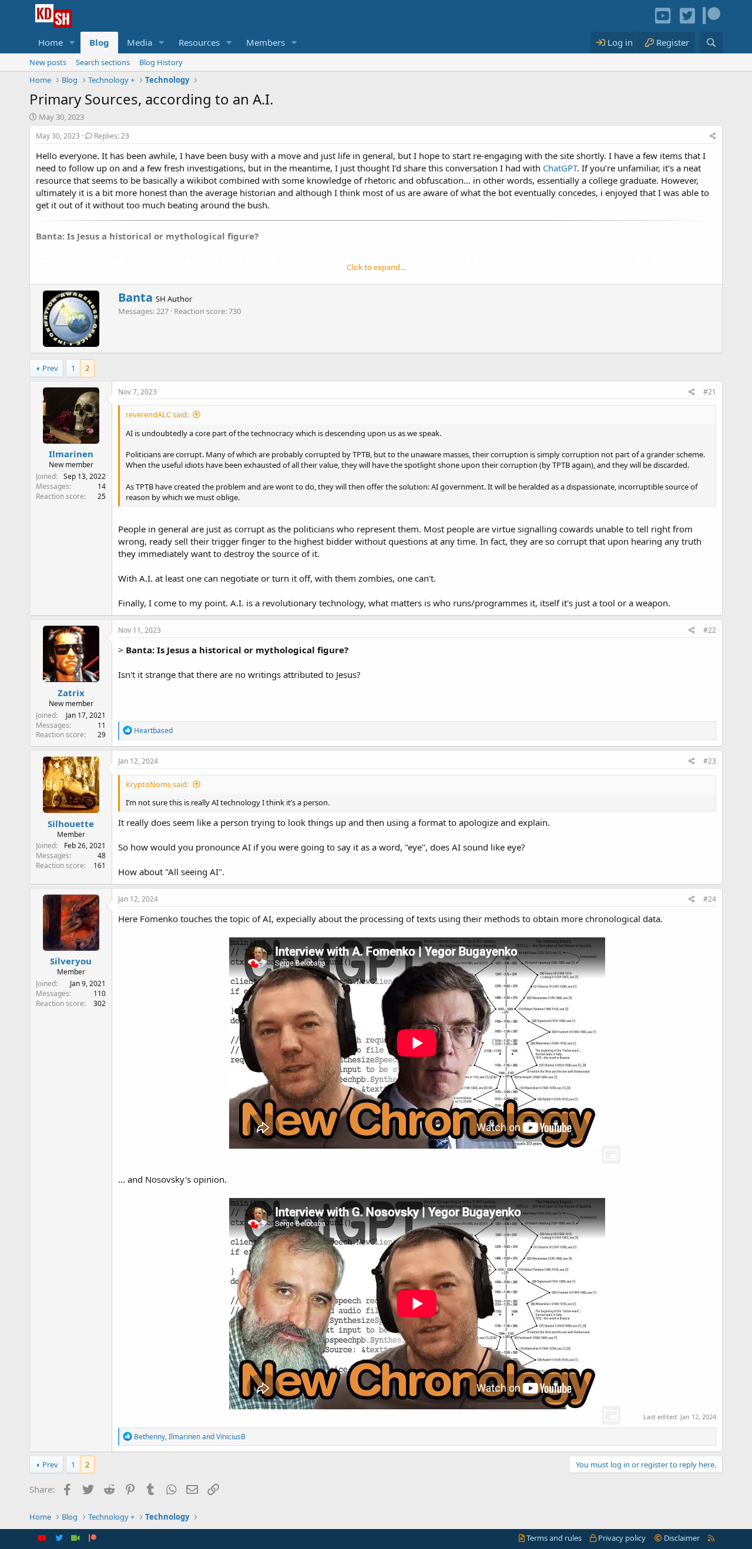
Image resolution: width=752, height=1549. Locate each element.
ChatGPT (560, 168)
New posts (47, 62)
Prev (50, 368)
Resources (199, 42)
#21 (709, 392)
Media (139, 42)
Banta (135, 297)
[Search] (711, 42)
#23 (709, 761)
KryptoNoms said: (157, 784)
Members (265, 42)
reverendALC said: (157, 414)
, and (190, 1437)
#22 (709, 630)
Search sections (103, 62)
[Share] (713, 136)
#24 (709, 899)
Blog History (161, 62)
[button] (72, 42)
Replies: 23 (111, 136)
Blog (99, 42)
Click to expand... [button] (376, 267)
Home (50, 42)
